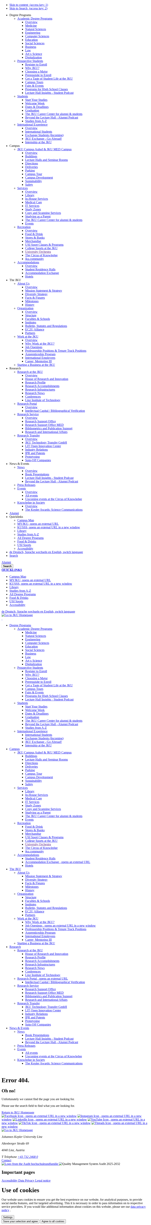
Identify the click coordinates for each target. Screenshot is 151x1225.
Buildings (31, 756)
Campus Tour (33, 773)
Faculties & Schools (37, 901)
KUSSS (48, 527)
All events (31, 1052)
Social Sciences (34, 650)
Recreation (24, 823)
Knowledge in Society (31, 1059)
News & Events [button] (19, 1028)
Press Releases (26, 1045)
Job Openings (60, 925)
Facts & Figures (35, 883)
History (29, 890)
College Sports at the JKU (41, 840)
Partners (30, 915)
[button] (20, 15)
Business (30, 653)
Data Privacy (26, 1180)
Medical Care (33, 798)
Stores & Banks (35, 830)
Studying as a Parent (38, 812)
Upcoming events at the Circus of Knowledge (53, 1056)
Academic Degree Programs (34, 628)
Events (29, 819)
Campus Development (39, 777)
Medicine (31, 632)
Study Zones (33, 805)
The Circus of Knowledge (41, 848)
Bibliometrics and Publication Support (48, 996)
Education (31, 646)
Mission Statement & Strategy (43, 876)
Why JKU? (32, 674)
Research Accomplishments (42, 961)
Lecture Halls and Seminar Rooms (46, 759)
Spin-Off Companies (38, 1024)
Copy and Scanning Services (43, 809)
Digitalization (33, 664)
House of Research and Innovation (46, 954)
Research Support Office (40, 989)
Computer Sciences (37, 643)
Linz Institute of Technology (42, 975)
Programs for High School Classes (46, 696)
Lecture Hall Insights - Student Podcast (49, 699)
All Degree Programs (30, 538)
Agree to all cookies (53, 1221)
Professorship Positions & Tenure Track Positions (55, 929)
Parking (30, 770)
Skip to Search (28, 8)
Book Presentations (37, 1035)
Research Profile (35, 957)
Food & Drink (34, 826)
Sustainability (33, 780)
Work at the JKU (27, 918)
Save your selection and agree (20, 1221)
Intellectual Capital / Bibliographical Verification (55, 982)
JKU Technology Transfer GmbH (46, 1007)
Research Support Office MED (44, 992)
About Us (23, 872)
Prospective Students (30, 667)
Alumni (6, 562)
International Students (38, 734)
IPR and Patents (35, 1017)
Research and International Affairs (46, 999)
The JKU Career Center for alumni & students (53, 720)
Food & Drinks (26, 541)
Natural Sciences (35, 636)
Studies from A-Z (28, 534)
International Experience (32, 731)
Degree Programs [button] (20, 625)
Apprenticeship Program (40, 932)
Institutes (30, 904)
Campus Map (25, 520)
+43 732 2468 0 (28, 1156)
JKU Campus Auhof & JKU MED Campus (44, 752)
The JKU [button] (15, 869)
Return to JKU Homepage (18, 1112)
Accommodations (28, 855)
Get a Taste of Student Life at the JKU (49, 685)
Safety (29, 784)
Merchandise (33, 833)
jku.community (34, 851)
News (21, 1031)
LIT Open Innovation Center (43, 1010)
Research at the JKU (30, 950)
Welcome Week (35, 710)
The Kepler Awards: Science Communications (54, 1063)
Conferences (33, 971)
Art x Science (33, 660)
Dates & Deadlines (37, 713)
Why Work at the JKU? (39, 922)
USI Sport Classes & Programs (44, 837)
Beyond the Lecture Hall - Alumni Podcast (51, 724)
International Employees (40, 936)
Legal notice (43, 1180)
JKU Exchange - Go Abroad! (43, 742)
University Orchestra (38, 844)
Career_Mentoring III (38, 939)
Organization (25, 893)
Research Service (28, 985)
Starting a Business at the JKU (36, 943)
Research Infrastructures (40, 964)
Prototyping (32, 1021)
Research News (35, 968)
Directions (31, 763)
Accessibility (25, 548)
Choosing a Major (36, 678)
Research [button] (15, 946)
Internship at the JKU (38, 745)
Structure (30, 897)
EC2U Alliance (34, 911)
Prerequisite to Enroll (38, 681)
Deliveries (31, 766)
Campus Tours (34, 689)
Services (22, 787)
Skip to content (28, 4)
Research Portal (42, 978)
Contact (6, 1160)
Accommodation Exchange (57, 862)
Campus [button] (14, 749)
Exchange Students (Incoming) (44, 738)
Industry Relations (36, 1014)
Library (22, 531)
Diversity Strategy (36, 879)
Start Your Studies (36, 706)
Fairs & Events (34, 692)
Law (28, 657)
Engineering (32, 639)
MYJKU (38, 523)
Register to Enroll (36, 671)
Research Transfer (28, 1003)
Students (22, 703)
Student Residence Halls (40, 858)
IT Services (32, 802)
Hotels (29, 865)
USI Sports (24, 545)
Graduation (32, 717)
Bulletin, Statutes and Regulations (46, 908)
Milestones (32, 886)
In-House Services (36, 795)
